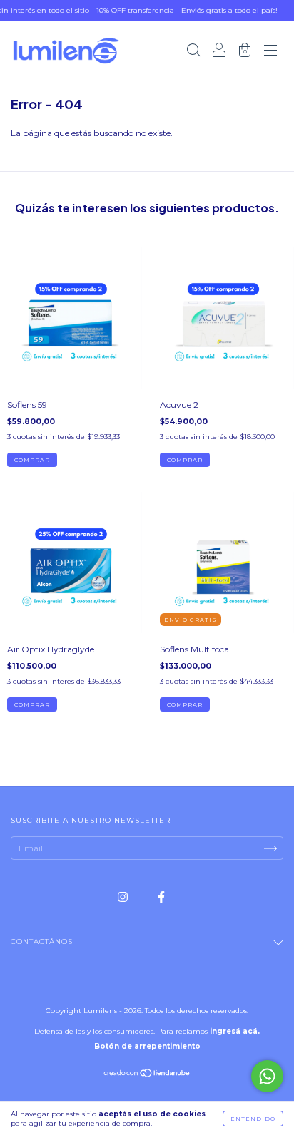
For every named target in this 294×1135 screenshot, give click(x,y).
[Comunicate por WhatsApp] (267, 1076)
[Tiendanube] (147, 1074)
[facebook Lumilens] (161, 896)
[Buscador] (193, 51)
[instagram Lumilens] (124, 896)
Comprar (32, 459)
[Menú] (270, 51)
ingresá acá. (235, 1031)
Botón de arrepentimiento (147, 1046)
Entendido (252, 1118)
